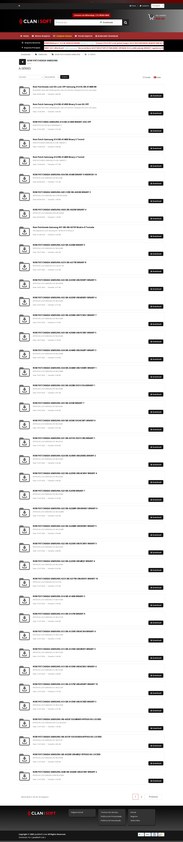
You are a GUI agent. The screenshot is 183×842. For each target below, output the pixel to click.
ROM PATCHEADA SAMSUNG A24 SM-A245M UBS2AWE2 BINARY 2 (64, 455)
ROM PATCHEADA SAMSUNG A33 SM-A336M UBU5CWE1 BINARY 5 (64, 332)
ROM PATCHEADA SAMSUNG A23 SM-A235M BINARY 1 (59, 490)
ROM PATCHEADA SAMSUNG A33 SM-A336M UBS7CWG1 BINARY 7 (64, 315)
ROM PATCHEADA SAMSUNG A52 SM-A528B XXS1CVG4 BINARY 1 (64, 385)
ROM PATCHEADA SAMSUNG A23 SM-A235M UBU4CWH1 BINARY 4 (65, 473)
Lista (158, 77)
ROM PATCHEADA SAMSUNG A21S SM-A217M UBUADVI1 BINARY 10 (65, 578)
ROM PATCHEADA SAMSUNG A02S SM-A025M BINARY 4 (59, 209)
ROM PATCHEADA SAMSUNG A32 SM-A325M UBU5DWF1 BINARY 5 (64, 280)
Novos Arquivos (42, 36)
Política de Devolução (111, 820)
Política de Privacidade (111, 816)
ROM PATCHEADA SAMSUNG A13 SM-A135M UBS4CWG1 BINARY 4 (64, 666)
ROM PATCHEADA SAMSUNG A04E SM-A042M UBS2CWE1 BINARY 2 (65, 772)
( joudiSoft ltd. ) (38, 837)
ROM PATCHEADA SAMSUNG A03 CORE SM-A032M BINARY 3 (62, 192)
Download (157, 96)
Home (26, 36)
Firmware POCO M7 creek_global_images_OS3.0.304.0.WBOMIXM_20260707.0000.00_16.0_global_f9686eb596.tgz (108, 43)
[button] (125, 22)
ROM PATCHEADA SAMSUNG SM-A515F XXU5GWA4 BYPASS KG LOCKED (67, 736)
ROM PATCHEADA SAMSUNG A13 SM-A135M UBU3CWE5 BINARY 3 (64, 701)
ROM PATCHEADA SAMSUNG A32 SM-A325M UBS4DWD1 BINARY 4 (64, 297)
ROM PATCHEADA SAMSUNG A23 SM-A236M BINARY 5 (59, 245)
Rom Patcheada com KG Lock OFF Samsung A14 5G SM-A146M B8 (64, 86)
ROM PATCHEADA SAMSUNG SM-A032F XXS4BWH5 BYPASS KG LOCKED (67, 719)
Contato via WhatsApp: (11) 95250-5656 (91, 15)
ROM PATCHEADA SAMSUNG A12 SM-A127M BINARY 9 (59, 613)
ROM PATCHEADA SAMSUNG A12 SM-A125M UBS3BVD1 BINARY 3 (64, 649)
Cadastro (145, 6)
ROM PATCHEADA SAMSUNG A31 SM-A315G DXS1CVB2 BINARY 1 (64, 438)
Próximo (153, 796)
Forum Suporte (85, 36)
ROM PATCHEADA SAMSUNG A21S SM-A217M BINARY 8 (59, 262)
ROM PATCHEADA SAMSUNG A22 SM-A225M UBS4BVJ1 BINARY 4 (64, 561)
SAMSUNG (42, 54)
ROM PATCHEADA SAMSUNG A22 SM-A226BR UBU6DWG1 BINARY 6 (65, 508)
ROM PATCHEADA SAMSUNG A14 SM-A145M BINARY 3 (59, 596)
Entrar (133, 6)
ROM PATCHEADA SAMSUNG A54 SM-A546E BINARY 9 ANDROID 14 (65, 174)
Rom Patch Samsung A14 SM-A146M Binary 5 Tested (58, 139)
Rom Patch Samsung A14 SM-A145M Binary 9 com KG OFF (61, 104)
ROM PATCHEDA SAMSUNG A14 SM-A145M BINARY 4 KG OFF (62, 122)
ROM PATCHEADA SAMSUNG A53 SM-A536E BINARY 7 (58, 403)
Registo (134, 816)
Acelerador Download (107, 36)
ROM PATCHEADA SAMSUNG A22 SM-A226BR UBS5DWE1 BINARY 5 (64, 526)
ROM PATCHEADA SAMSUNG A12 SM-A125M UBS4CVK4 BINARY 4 (64, 631)
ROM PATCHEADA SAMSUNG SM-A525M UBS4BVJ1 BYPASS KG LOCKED (66, 754)
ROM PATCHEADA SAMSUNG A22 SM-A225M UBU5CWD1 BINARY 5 (65, 543)
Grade (147, 77)
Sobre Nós (135, 820)
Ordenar (65, 77)
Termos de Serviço (109, 812)
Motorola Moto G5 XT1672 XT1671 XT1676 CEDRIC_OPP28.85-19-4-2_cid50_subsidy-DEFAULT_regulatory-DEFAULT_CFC (93, 48)
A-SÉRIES (92, 54)
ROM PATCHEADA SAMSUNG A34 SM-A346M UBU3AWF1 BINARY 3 (64, 350)
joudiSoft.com (40, 834)
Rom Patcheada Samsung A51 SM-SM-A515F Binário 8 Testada (63, 227)
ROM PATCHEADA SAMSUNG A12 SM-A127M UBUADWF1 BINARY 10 (65, 684)
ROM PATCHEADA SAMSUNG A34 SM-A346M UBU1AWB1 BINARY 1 (64, 368)
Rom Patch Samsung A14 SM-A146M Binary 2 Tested (58, 157)
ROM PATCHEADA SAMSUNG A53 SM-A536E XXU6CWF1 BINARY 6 (64, 420)
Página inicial (77, 812)
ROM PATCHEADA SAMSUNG (67, 54)
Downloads (25, 54)
